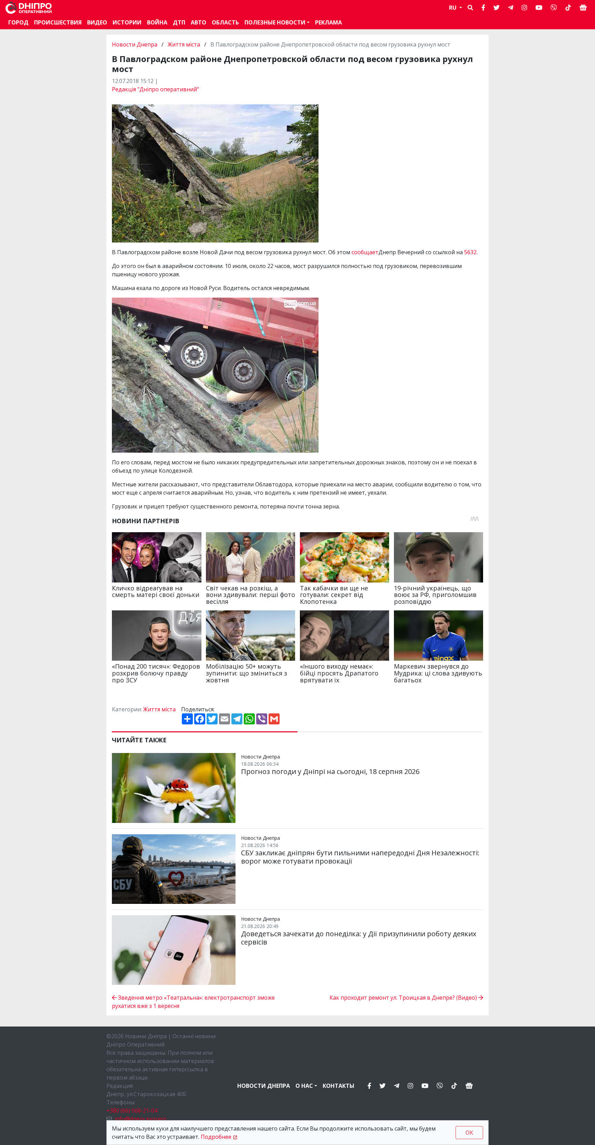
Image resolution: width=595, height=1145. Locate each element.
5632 (470, 252)
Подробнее (216, 1137)
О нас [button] (304, 1086)
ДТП (179, 22)
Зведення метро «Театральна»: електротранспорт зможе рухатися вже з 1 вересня (193, 1002)
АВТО (198, 22)
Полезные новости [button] (274, 22)
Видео (97, 22)
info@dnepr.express (141, 1119)
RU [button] (453, 7)
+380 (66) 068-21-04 (131, 1110)
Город (18, 22)
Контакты (338, 1086)
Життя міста (184, 44)
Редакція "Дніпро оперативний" (155, 89)
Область (225, 22)
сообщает (365, 252)
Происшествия (58, 22)
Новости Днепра (135, 44)
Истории (127, 22)
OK (469, 1132)
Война (157, 22)
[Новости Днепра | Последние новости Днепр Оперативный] (29, 8)
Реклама (328, 22)
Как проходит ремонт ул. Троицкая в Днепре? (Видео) (404, 997)
